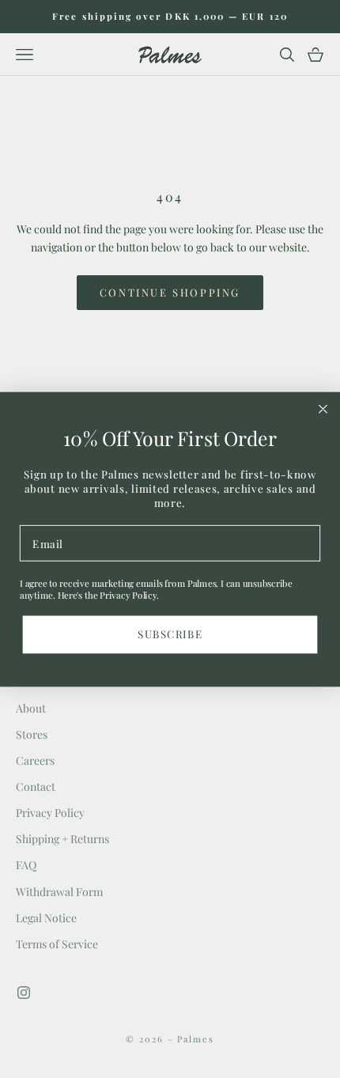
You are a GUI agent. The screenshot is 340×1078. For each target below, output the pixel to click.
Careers (35, 760)
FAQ (26, 864)
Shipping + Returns (62, 838)
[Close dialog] (323, 408)
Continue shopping (170, 292)
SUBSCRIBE (170, 633)
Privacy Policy (50, 812)
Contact (35, 786)
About (31, 708)
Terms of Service (57, 943)
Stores (31, 734)
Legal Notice (46, 917)
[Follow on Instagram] (24, 992)
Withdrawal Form (59, 891)
